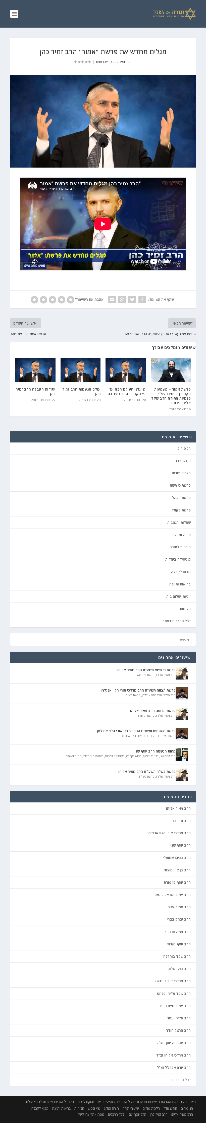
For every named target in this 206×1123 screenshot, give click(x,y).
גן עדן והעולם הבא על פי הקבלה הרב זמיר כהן (126, 391)
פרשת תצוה (133, 695)
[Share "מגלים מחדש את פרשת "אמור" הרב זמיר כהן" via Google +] (122, 299)
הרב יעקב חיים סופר (175, 1005)
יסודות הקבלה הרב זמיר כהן (36, 391)
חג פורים (184, 448)
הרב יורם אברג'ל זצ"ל (174, 1067)
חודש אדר (183, 460)
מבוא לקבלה (181, 571)
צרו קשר (83, 1114)
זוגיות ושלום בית (178, 596)
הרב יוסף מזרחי (179, 944)
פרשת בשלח (146, 776)
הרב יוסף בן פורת (177, 882)
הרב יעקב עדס (179, 907)
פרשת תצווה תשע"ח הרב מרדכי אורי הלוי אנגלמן (138, 690)
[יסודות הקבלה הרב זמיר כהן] (35, 370)
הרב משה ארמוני (178, 931)
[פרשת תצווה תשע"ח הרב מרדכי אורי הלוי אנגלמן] (182, 693)
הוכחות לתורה (180, 547)
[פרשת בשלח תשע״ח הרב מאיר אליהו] (182, 775)
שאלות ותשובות (179, 522)
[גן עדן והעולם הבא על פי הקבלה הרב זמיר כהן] (126, 370)
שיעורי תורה (131, 1108)
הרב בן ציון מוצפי (177, 870)
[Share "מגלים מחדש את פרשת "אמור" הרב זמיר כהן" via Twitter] (132, 299)
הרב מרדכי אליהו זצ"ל (173, 1055)
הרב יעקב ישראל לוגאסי (172, 894)
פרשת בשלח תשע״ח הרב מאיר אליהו (147, 771)
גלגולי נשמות (150, 756)
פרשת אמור (103, 61)
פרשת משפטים (166, 736)
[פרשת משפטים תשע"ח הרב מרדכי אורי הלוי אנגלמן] (182, 734)
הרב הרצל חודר (178, 1030)
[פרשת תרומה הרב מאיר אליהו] (182, 714)
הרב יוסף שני (168, 756)
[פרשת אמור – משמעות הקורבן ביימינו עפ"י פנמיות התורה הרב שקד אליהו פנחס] (171, 370)
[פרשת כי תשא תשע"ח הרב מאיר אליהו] (182, 673)
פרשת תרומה (146, 715)
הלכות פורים (181, 473)
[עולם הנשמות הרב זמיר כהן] (81, 370)
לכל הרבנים (181, 1079)
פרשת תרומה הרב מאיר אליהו (153, 710)
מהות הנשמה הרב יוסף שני (155, 751)
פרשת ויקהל (181, 497)
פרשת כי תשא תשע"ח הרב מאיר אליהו (146, 669)
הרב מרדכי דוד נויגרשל (172, 981)
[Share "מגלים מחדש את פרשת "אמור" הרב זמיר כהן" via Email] (112, 299)
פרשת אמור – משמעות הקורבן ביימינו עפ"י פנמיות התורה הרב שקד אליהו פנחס (171, 396)
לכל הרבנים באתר (177, 621)
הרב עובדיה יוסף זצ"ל (174, 1042)
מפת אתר (97, 1114)
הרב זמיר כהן (122, 61)
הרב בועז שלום (179, 968)
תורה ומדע (182, 534)
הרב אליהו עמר (179, 1018)
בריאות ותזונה (180, 584)
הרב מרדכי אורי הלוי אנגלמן (159, 695)
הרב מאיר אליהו (166, 675)
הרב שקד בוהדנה (177, 956)
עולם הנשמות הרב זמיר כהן (81, 391)
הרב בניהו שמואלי (177, 857)
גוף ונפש (94, 1108)
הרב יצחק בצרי (179, 919)
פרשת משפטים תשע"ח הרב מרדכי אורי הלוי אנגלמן (136, 730)
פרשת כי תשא (180, 485)
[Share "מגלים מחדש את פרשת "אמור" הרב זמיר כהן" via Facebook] (142, 299)
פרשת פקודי (181, 510)
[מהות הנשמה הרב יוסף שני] (182, 754)
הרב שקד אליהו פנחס (174, 993)
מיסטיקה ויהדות (115, 756)
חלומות (185, 608)
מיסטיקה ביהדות (178, 559)
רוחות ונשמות (73, 756)
